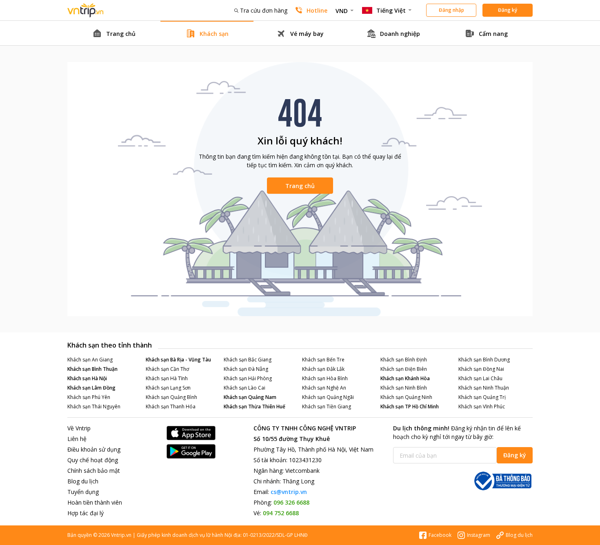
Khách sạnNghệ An (324, 387)
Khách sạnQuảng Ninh (406, 397)
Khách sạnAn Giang (90, 359)
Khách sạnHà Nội (87, 378)
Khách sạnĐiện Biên (403, 369)
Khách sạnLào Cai (244, 387)
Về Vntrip (79, 428)
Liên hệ (77, 439)
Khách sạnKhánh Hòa (405, 378)
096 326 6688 (291, 502)
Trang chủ (300, 186)
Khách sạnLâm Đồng (91, 387)
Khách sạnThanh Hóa (171, 406)
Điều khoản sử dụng (93, 449)
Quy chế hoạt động (92, 460)
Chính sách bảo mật (93, 470)
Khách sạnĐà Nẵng (246, 369)
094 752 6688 (281, 513)
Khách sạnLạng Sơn (168, 387)
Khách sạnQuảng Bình (171, 397)
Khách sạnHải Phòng (248, 378)
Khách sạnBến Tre (323, 359)
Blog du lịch (82, 481)
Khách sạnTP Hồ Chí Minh (409, 406)
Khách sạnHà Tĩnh (167, 378)
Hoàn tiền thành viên (94, 502)
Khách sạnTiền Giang (326, 406)
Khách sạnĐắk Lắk (323, 369)
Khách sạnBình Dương (484, 359)
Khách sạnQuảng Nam (250, 397)
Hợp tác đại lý (85, 513)
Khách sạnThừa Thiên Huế (254, 406)
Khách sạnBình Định (403, 359)
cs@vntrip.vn (289, 492)
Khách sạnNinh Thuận (483, 387)
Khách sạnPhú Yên (88, 397)
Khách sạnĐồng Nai (481, 369)
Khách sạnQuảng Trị (482, 397)
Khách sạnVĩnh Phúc (481, 406)
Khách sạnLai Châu (480, 378)
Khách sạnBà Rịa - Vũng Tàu (178, 359)
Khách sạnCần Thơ (167, 369)
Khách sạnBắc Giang (247, 359)
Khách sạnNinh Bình (403, 387)
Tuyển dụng (83, 492)
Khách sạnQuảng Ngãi (328, 397)
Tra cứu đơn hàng (263, 10)
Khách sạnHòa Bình (325, 378)
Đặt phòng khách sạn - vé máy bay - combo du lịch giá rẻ (85, 10)
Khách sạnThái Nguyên (93, 406)
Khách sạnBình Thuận (92, 369)
